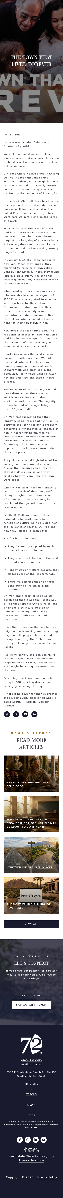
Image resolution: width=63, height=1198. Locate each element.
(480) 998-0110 (31, 1060)
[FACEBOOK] (20, 1140)
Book (31, 1115)
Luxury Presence (31, 1160)
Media (31, 1105)
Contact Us (31, 995)
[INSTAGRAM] (28, 1140)
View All (31, 924)
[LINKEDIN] (36, 1140)
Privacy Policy (47, 1177)
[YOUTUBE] (44, 1140)
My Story (31, 1084)
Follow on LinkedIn (31, 1005)
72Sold (31, 1094)
